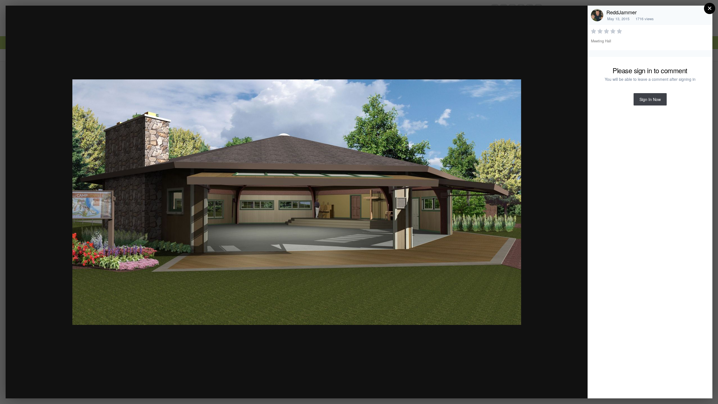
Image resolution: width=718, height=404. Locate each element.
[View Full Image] (578, 15)
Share (569, 388)
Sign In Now (650, 99)
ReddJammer (621, 12)
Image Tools (531, 388)
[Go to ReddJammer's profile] (597, 15)
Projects (49, 20)
